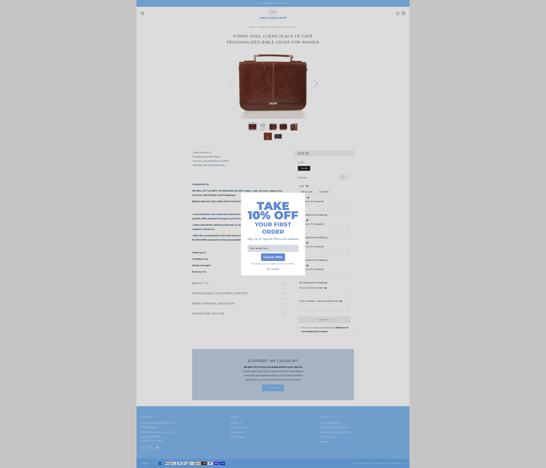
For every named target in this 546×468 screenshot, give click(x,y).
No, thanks (273, 269)
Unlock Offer (273, 257)
